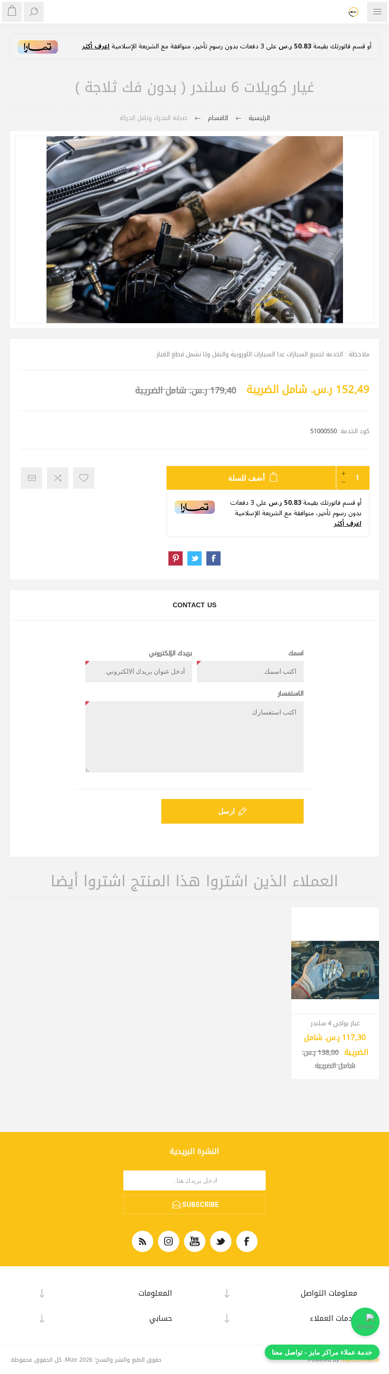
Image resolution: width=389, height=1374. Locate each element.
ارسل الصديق (31, 478)
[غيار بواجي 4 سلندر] (335, 970)
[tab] (194, 605)
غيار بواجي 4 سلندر (335, 1023)
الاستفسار (291, 693)
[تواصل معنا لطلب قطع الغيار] (365, 1322)
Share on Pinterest (175, 558)
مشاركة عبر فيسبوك (213, 558)
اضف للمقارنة (57, 478)
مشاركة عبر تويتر (194, 558)
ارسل (226, 811)
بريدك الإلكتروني (170, 653)
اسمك (296, 653)
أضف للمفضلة (83, 478)
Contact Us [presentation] (194, 605)
